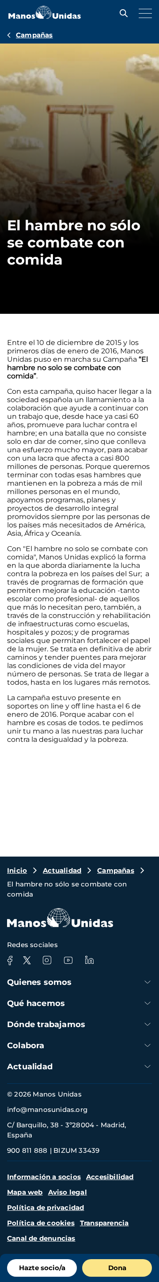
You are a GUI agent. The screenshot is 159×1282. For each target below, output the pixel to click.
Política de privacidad (45, 1207)
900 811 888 (27, 1150)
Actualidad (62, 870)
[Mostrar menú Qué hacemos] (147, 1003)
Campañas (34, 35)
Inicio (17, 870)
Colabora (26, 1045)
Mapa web (25, 1192)
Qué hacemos (36, 1003)
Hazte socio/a (42, 1268)
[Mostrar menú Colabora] (147, 1045)
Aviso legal (67, 1192)
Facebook (9, 960)
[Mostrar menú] (143, 13)
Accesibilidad (110, 1177)
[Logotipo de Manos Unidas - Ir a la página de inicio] (44, 16)
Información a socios (44, 1177)
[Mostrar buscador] (121, 13)
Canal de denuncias (41, 1238)
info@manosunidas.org (47, 1109)
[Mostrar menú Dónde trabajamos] (147, 1024)
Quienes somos (39, 982)
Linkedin (89, 960)
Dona (117, 1268)
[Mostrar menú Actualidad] (147, 1066)
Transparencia (104, 1223)
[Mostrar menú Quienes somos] (147, 982)
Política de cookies (41, 1223)
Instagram (47, 960)
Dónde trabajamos (46, 1024)
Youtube (68, 960)
